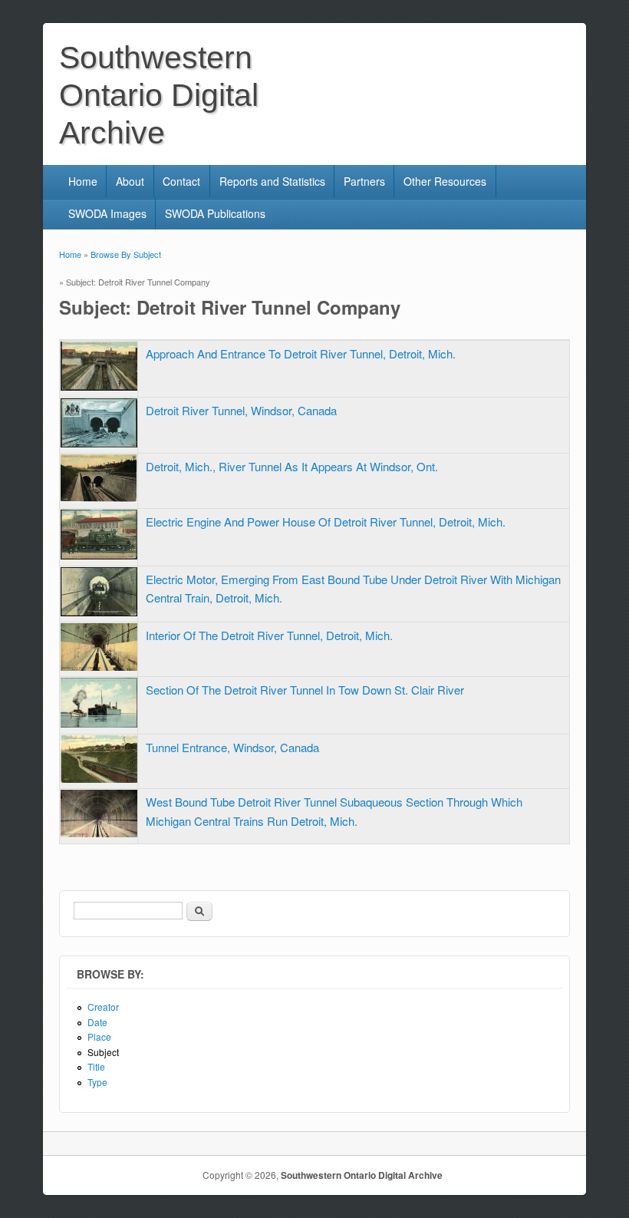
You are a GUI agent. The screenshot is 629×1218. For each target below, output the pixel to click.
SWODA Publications (215, 213)
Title (96, 1066)
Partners (364, 181)
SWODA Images (107, 213)
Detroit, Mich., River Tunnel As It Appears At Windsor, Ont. (292, 466)
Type (97, 1081)
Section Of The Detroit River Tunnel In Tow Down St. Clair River (305, 690)
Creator (103, 1006)
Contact (181, 181)
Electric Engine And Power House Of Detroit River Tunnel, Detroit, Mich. (326, 521)
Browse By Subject (126, 254)
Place (99, 1036)
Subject (103, 1051)
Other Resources (444, 181)
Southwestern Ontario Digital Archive (362, 1175)
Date (97, 1021)
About (130, 181)
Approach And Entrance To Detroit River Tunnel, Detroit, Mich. (301, 353)
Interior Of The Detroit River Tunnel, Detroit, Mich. (269, 635)
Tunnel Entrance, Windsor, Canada (232, 747)
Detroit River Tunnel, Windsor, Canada (241, 410)
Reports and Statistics (272, 181)
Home (82, 181)
